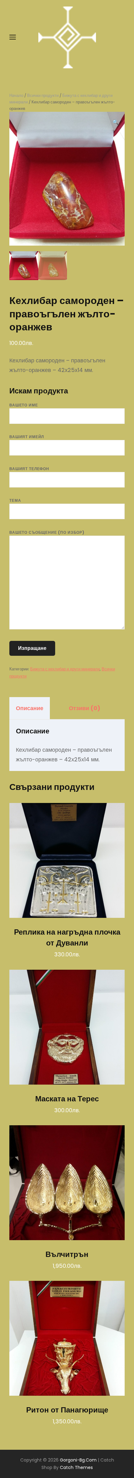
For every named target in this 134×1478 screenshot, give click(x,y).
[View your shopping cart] (119, 37)
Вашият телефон (29, 468)
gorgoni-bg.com (78, 1460)
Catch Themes (76, 1467)
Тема (15, 500)
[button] (115, 122)
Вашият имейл (26, 436)
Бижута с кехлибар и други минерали (65, 669)
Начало (16, 95)
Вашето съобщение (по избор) (46, 532)
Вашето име (23, 405)
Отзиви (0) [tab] (84, 708)
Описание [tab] (29, 708)
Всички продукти (43, 95)
